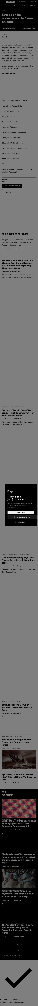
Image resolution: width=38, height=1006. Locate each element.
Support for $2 (21, 512)
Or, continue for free (20, 522)
